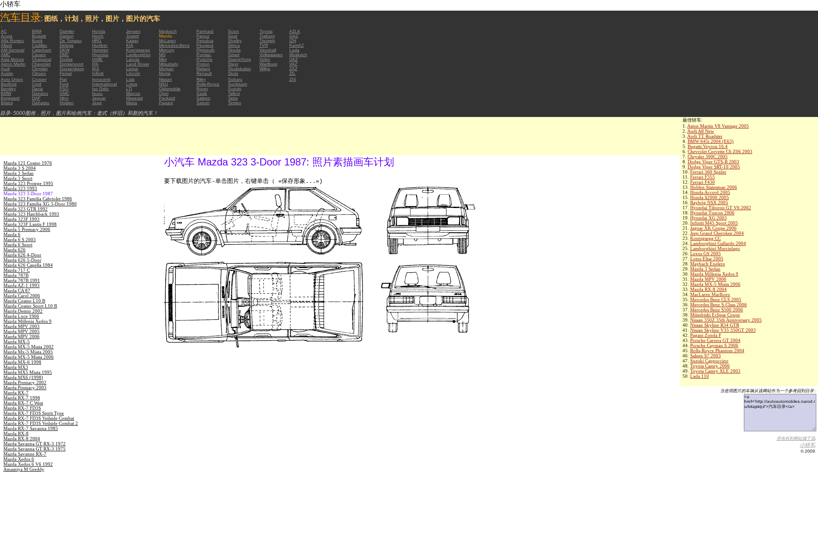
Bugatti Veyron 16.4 (708, 146)
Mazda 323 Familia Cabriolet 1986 (37, 198)
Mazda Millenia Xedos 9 (714, 273)
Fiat (63, 79)
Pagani (166, 102)
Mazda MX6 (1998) (23, 377)
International (104, 84)
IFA (95, 64)
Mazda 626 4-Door (22, 254)
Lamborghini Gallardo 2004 (718, 243)
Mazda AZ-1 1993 (21, 285)
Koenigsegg (138, 50)
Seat (232, 36)
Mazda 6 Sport (17, 244)
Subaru (235, 79)
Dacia (37, 88)
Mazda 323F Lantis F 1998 (30, 224)
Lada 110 (699, 376)
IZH (292, 40)
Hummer (100, 50)
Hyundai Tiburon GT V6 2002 (720, 207)
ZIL (292, 73)
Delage (67, 45)
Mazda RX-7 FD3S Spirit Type (33, 413)
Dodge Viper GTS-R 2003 (713, 161)
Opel (163, 93)
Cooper (39, 79)
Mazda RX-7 (16, 392)
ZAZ (293, 68)
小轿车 (807, 445)
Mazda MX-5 (16, 341)
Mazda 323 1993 (20, 188)
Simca (234, 45)
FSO (64, 88)
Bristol (7, 102)
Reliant (203, 68)
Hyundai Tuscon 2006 (712, 212)
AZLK (294, 31)
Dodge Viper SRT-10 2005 (714, 166)
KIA (129, 45)
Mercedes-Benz (174, 45)
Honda (98, 31)
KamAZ (296, 45)
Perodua (204, 40)
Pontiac (203, 54)
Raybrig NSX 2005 (709, 202)
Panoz (202, 36)
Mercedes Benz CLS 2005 (715, 299)
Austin (7, 73)
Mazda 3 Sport (17, 178)
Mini (163, 59)
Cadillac (39, 45)
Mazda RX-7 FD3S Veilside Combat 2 (40, 423)
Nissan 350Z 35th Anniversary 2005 (726, 319)
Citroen (39, 73)
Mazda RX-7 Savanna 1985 (30, 428)
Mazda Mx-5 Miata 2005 (28, 351)
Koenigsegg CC (705, 238)
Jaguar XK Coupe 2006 (713, 228)
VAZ (293, 64)
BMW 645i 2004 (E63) (711, 141)
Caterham (41, 50)
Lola (130, 79)
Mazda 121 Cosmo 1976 (27, 162)
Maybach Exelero (707, 263)
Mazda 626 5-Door (22, 259)
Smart (233, 54)
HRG (96, 40)
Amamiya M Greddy (23, 469)
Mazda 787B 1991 (21, 280)
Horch (98, 36)
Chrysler (40, 68)
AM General (12, 50)
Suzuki (234, 88)
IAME (97, 59)
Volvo (264, 59)
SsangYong (239, 59)
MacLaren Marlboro (710, 294)
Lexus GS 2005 (705, 253)
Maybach (168, 31)
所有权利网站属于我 (796, 438)
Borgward (10, 98)
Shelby (235, 40)
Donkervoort (72, 64)
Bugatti (39, 36)
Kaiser (132, 40)
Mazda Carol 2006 (21, 295)
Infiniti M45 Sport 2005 (714, 222)
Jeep (97, 102)
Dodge (66, 59)
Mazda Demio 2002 (23, 311)
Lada (294, 50)
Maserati (134, 98)
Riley (201, 79)
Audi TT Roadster (705, 136)
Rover (202, 88)
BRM (36, 31)
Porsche (204, 59)
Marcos (133, 93)
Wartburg (268, 64)
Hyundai (100, 54)
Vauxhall (267, 50)
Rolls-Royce (207, 84)
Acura (6, 36)
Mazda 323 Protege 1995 (28, 183)
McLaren (167, 40)
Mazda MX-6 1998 (22, 362)
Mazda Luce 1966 (21, 316)
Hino (64, 98)
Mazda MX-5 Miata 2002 (28, 346)
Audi (5, 68)
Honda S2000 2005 (709, 197)
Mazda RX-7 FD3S (22, 407)
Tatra (233, 98)
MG (162, 54)
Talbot (234, 93)
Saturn (203, 102)
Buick (37, 40)
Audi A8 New (700, 131)
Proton (203, 64)
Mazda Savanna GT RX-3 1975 (34, 448)
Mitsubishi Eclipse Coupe (715, 314)
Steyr (233, 64)
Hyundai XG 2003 (708, 217)
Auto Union (12, 79)
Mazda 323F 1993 (21, 219)
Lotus (131, 84)
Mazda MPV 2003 (21, 326)
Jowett (132, 36)
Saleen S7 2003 (705, 355)
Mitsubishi (168, 64)
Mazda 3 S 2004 (19, 168)
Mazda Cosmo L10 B (24, 300)
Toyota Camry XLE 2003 (715, 370)
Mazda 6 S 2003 (19, 239)
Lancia (132, 59)
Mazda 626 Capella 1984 (28, 265)
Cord (36, 84)
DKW (64, 50)
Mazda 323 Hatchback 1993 (31, 214)
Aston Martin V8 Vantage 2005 (718, 125)
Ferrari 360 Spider (708, 171)
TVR (263, 45)
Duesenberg (72, 68)
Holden (67, 102)
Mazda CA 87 (16, 290)
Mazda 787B (16, 275)
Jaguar (99, 98)
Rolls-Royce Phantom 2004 (717, 350)
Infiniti (98, 73)
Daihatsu (40, 102)
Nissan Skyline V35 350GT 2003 (723, 330)
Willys (264, 68)
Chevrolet (41, 64)
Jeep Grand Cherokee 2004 (717, 233)
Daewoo (40, 93)
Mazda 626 (14, 249)
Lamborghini (138, 54)
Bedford (9, 84)
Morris (164, 73)
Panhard (204, 31)
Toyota (266, 31)
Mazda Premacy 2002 (24, 382)
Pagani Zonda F (705, 335)
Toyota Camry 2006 (710, 365)
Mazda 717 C (16, 270)
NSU (163, 84)
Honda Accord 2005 (710, 192)
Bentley (8, 88)
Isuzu (97, 93)
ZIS (292, 79)
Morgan (166, 68)
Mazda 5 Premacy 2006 (26, 229)
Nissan (165, 79)
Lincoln (133, 73)
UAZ (293, 59)
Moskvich (298, 54)
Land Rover (137, 64)
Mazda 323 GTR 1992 (25, 208)
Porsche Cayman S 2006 (714, 345)
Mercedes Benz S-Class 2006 (718, 304)
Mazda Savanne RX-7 (24, 453)
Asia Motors (12, 59)
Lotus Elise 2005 (706, 258)
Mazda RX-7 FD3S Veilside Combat (38, 418)
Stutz (233, 73)
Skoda (234, 50)
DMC (64, 54)
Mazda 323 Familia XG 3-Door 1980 (40, 203)
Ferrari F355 (702, 177)
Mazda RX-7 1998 (21, 397)
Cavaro (39, 54)
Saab (201, 93)
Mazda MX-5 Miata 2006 (715, 284)
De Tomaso (71, 40)
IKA (95, 68)
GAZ (293, 36)
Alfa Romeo (12, 40)
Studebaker (239, 68)
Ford (64, 84)
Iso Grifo (100, 88)
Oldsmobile (170, 88)
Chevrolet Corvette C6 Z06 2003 (720, 151)
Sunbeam (237, 84)
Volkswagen (271, 54)
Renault (204, 73)
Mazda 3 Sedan (705, 268)
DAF (36, 98)
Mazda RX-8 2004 (708, 289)
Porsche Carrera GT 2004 (715, 340)
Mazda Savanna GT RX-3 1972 (34, 443)
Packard (167, 98)
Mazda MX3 (15, 367)
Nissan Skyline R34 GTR (714, 325)
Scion (233, 31)
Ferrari (66, 73)
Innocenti (101, 79)
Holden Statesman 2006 (713, 187)
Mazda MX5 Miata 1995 (27, 372)
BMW (6, 93)
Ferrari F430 (702, 182)
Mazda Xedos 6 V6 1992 (28, 464)
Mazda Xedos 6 (18, 459)
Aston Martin (13, 64)
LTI (129, 88)
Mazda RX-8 (16, 433)
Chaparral (41, 59)
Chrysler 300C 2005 (708, 156)
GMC (64, 93)
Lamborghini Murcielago (715, 248)
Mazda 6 (11, 234)
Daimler (67, 31)
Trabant (267, 36)
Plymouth (205, 50)
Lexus (132, 68)
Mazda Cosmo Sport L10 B (30, 305)
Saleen (203, 98)
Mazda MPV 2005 (21, 331)
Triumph (267, 40)
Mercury (166, 50)
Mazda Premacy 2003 (24, 387)
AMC (5, 54)
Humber (99, 45)
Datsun (67, 36)
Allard (6, 45)
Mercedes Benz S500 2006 (716, 309)
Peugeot (204, 45)
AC (4, 31)
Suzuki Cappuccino (709, 360)
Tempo (234, 102)
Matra (131, 102)
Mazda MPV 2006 (708, 279)
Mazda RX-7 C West (23, 402)
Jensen (133, 31)
